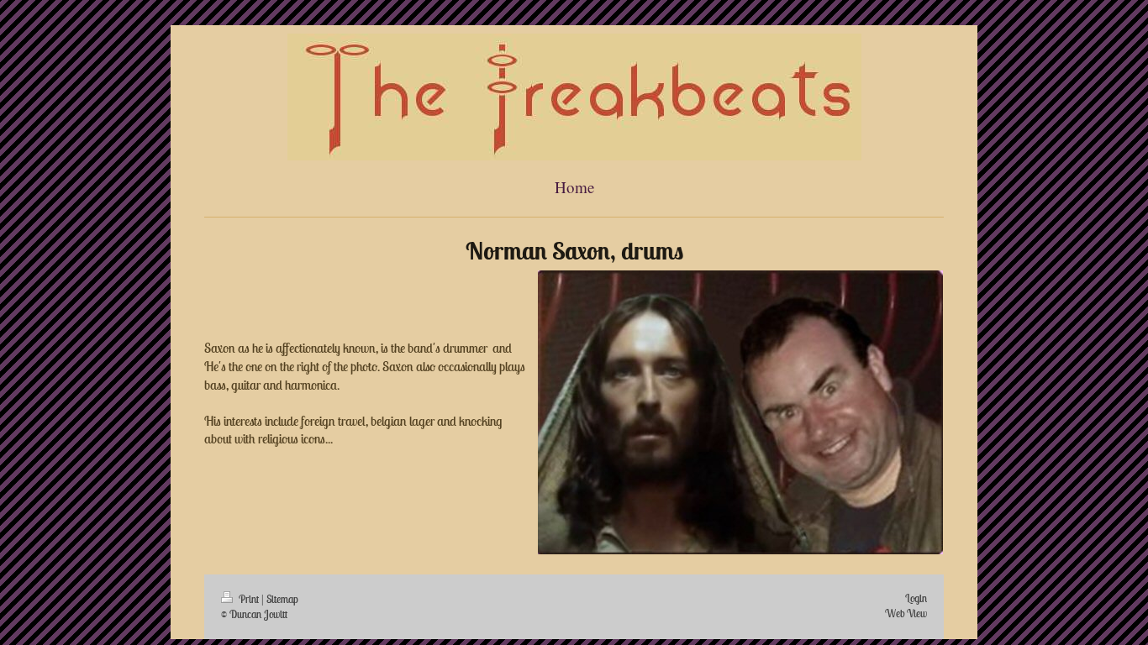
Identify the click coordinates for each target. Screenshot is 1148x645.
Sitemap (282, 599)
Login (916, 598)
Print (248, 599)
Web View (906, 613)
